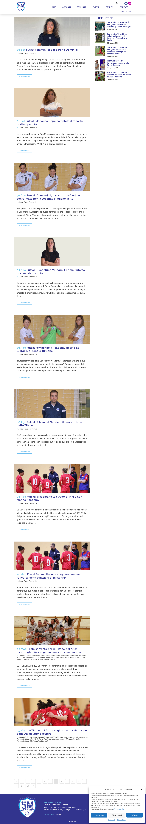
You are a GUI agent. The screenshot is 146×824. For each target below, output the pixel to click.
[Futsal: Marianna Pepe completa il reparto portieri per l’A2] (52, 102)
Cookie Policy (112, 820)
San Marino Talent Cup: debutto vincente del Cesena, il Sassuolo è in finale (117, 37)
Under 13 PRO (40, 658)
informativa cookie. (118, 809)
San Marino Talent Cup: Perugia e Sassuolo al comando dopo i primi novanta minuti (117, 50)
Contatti (124, 7)
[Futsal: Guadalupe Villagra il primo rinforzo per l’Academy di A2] (52, 251)
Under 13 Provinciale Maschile (57, 658)
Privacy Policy (121, 820)
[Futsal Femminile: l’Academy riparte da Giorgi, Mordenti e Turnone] (52, 329)
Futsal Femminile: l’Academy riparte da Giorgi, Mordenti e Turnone (48, 349)
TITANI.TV (109, 7)
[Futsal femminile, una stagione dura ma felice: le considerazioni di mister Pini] (52, 556)
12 (84, 781)
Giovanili (66, 7)
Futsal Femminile (30, 53)
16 (33, 786)
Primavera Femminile (26, 658)
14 (22, 786)
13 (16, 786)
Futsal (96, 7)
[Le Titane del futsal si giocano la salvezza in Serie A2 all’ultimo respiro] (52, 712)
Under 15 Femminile (77, 658)
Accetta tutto (99, 815)
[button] (142, 789)
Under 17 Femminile (24, 659)
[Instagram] (129, 3)
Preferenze (134, 815)
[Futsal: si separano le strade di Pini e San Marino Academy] (52, 478)
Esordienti (22, 656)
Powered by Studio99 (73, 821)
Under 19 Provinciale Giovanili (43, 659)
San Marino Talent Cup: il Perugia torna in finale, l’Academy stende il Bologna (119, 24)
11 (79, 781)
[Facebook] (126, 3)
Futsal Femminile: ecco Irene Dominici (52, 49)
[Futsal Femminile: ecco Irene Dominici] (52, 31)
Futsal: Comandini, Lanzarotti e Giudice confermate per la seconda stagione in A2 (48, 197)
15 (28, 786)
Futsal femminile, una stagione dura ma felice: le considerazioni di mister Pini (49, 576)
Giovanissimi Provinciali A (70, 737)
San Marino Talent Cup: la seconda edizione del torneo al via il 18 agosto (119, 74)
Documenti (126, 11)
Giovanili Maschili (61, 656)
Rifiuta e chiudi (117, 815)
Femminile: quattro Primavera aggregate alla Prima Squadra (118, 63)
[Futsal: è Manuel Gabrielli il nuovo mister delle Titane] (52, 403)
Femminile (81, 7)
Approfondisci (24, 76)
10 (73, 781)
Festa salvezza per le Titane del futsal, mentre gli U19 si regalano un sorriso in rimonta (49, 650)
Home (53, 7)
